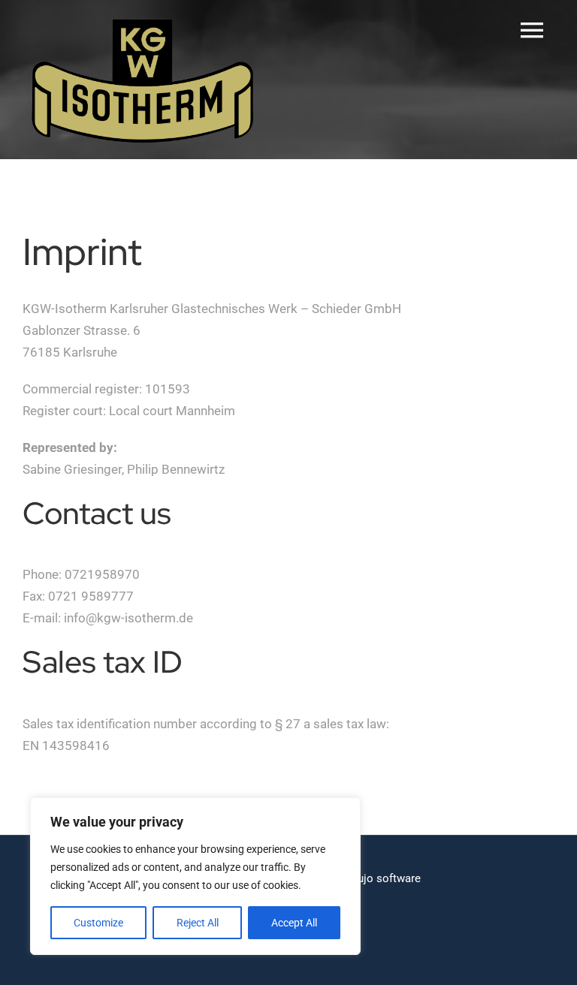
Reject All (198, 923)
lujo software (388, 878)
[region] (195, 876)
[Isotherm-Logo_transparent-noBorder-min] (142, 21)
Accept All (294, 923)
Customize (98, 923)
